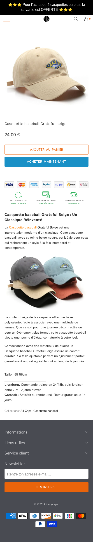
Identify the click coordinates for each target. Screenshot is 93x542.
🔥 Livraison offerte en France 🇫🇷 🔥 (46, 12)
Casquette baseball (45, 411)
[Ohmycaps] (46, 18)
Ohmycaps (51, 504)
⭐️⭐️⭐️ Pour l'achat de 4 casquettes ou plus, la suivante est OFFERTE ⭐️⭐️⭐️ (46, 4)
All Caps (26, 411)
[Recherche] (77, 19)
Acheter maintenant (46, 161)
